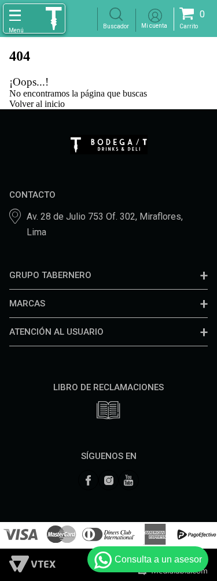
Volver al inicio (37, 104)
